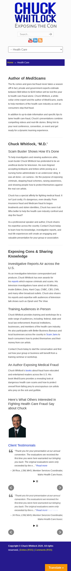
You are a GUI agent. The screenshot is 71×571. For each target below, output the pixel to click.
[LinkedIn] (35, 41)
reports (15, 281)
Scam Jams (52, 334)
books (29, 370)
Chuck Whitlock (35, 15)
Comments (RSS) (43, 550)
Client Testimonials (22, 445)
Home (10, 62)
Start (34, 481)
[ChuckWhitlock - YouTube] (30, 41)
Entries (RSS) (26, 550)
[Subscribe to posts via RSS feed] (40, 41)
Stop (37, 481)
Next (60, 532)
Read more (41, 465)
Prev (11, 532)
